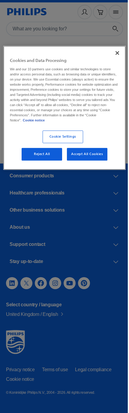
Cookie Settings (60, 141)
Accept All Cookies (84, 158)
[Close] (113, 52)
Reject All (40, 158)
